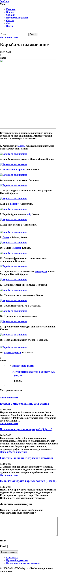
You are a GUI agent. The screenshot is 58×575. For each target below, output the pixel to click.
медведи (16, 247)
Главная (10, 9)
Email (3, 546)
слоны (21, 146)
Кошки (10, 12)
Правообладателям (17, 560)
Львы (5, 237)
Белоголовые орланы (14, 169)
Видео (9, 26)
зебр (29, 214)
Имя (3, 540)
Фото (9, 23)
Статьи (10, 20)
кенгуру (14, 203)
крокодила (41, 271)
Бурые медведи (12, 352)
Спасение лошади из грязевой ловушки (26, 458)
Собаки (10, 15)
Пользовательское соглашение (23, 563)
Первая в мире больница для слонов (24, 403)
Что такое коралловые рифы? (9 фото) (26, 429)
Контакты (12, 557)
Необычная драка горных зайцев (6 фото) (28, 480)
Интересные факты (17, 17)
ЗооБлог (4, 1)
